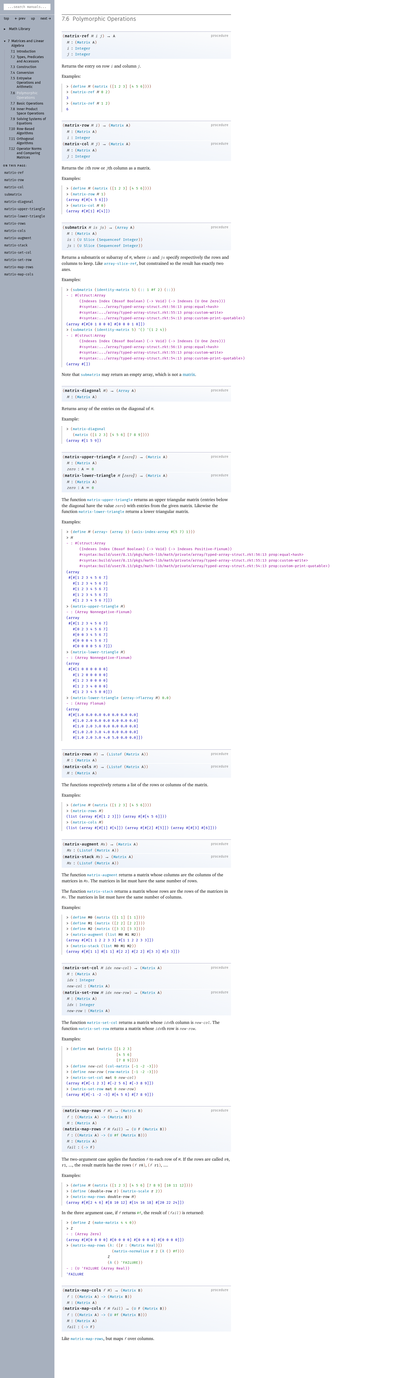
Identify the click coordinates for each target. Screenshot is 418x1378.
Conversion (25, 73)
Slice (89, 239)
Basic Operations (30, 103)
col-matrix (118, 1066)
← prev (20, 18)
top (6, 18)
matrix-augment (82, 844)
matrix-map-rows (83, 1110)
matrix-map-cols (83, 1290)
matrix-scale (136, 1191)
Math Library (19, 29)
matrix (101, 86)
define (79, 86)
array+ (101, 532)
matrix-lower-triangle (90, 475)
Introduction (26, 51)
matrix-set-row (82, 992)
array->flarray (138, 698)
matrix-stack (79, 856)
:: (142, 290)
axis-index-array (151, 532)
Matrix (83, 42)
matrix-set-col (82, 968)
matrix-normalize (131, 1251)
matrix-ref (77, 36)
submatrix (76, 227)
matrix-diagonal (83, 390)
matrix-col (77, 144)
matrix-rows (78, 754)
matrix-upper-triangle (90, 457)
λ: (112, 1245)
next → (45, 18)
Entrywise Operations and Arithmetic (29, 83)
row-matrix (118, 1072)
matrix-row (77, 125)
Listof (115, 754)
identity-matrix (113, 290)
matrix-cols (78, 766)
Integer (82, 48)
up (33, 18)
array (117, 532)
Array (122, 227)
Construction (26, 67)
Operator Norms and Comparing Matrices (29, 153)
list (112, 934)
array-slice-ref (120, 263)
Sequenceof (110, 239)
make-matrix (107, 1222)
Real (151, 1245)
